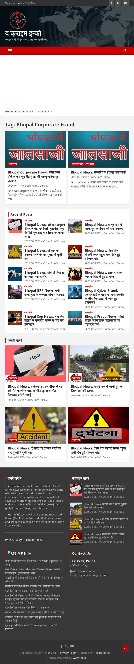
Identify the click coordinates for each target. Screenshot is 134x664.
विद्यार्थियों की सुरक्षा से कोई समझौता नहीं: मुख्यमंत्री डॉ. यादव (32, 586)
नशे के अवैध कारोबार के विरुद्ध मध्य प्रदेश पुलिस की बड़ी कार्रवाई (34, 612)
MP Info (24, 553)
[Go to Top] (125, 648)
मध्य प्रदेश (13, 163)
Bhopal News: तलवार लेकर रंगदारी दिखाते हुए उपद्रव (103, 274)
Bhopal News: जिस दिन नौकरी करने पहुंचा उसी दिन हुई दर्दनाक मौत (102, 254)
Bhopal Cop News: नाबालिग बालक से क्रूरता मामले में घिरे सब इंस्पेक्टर (44, 320)
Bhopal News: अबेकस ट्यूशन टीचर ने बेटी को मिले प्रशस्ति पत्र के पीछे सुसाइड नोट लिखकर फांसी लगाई (44, 230)
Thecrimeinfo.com (16, 486)
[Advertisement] (67, 80)
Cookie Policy (34, 539)
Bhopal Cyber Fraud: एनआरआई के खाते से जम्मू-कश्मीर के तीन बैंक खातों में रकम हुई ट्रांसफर (104, 296)
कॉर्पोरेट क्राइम (77, 163)
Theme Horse (102, 652)
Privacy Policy (13, 539)
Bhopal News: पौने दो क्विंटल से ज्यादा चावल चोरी (44, 274)
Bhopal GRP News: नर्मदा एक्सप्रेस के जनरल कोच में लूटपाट (44, 292)
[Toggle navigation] (9, 51)
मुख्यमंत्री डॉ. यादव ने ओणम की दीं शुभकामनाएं (26, 590)
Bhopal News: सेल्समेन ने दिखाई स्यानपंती (98, 172)
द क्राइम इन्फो (23, 33)
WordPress (79, 657)
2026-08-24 (91, 307)
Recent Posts (21, 214)
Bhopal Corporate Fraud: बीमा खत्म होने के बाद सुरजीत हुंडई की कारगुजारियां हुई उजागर (34, 176)
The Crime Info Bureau (35, 185)
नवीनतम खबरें (80, 478)
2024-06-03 (77, 177)
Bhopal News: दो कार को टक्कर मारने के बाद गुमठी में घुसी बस (43, 254)
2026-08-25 (30, 241)
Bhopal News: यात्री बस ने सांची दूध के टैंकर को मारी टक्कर (104, 226)
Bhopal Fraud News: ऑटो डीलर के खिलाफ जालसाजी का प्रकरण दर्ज (104, 320)
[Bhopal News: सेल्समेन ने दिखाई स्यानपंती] (98, 149)
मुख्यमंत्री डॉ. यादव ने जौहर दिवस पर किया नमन (27, 607)
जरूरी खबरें (15, 340)
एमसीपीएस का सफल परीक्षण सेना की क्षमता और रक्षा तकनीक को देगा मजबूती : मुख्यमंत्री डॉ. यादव (34, 571)
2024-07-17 (14, 185)
